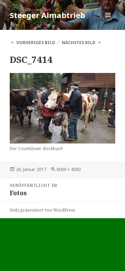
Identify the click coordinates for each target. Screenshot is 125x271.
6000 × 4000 (69, 169)
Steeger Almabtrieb (47, 15)
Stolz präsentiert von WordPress (42, 210)
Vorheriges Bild (35, 43)
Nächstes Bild (78, 43)
